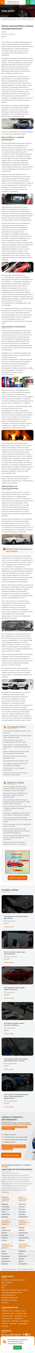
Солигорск (5, 1206)
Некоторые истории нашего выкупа (15, 1290)
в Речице (13, 1323)
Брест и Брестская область (23, 1199)
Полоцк (4, 1232)
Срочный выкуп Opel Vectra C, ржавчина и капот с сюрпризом (14, 843)
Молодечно (6, 1209)
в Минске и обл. (7, 1311)
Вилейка (5, 1217)
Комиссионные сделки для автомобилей (14, 953)
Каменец (22, 1209)
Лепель (4, 1240)
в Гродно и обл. (7, 1316)
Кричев (21, 1259)
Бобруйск (22, 1251)
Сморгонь (5, 1259)
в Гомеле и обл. (21, 1313)
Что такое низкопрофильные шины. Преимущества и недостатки (16, 1096)
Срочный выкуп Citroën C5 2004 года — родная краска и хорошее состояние (17, 808)
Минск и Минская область (5, 1199)
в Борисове (6, 1321)
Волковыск (6, 1256)
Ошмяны (5, 1264)
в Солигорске (22, 1323)
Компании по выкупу (9, 1300)
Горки (21, 1253)
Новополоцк (6, 1230)
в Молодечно (24, 1321)
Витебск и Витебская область (6, 1222)
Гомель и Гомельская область (24, 1222)
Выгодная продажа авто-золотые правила (14, 1024)
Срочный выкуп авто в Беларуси (13, 1280)
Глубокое (5, 1238)
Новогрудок (6, 1261)
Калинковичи (24, 1238)
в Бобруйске (18, 1318)
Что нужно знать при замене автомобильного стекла (16, 1060)
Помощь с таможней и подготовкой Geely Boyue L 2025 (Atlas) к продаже (16, 814)
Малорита (22, 1212)
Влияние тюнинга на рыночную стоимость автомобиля (15, 774)
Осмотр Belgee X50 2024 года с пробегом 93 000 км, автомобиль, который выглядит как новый (15, 788)
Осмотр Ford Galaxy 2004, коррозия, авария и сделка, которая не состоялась (16, 837)
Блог (5, 32)
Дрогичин (22, 1204)
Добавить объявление (17, 878)
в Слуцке (5, 1326)
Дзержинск (6, 1214)
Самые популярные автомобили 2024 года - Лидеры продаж (17, 736)
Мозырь (21, 1227)
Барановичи (23, 1217)
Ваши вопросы (7, 1282)
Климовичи (23, 1264)
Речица (21, 1235)
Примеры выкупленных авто (12, 1292)
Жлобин (22, 1230)
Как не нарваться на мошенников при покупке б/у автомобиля (16, 752)
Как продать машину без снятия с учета (14, 988)
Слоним (4, 1253)
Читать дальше (9, 926)
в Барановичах (7, 1318)
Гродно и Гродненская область (7, 1246)
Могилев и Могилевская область (24, 1246)
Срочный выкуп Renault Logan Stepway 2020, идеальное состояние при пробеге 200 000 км (16, 831)
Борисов (5, 1204)
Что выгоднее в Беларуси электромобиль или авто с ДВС (14, 741)
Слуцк (4, 1212)
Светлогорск (23, 1232)
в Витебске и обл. (8, 1313)
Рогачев (22, 1240)
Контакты (5, 1302)
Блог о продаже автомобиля (26, 19)
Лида (3, 1251)
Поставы (5, 1235)
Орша (4, 1227)
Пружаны (22, 1214)
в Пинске (5, 1323)
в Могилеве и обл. (20, 1316)
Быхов (21, 1261)
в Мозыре (14, 1321)
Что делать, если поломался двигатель (16, 917)
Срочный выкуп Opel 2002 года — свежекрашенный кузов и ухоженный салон (17, 819)
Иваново (22, 1206)
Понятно (17, 1347)
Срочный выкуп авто (9, 19)
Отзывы (4, 1285)
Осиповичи (23, 1256)
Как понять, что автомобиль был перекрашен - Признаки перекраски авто (16, 747)
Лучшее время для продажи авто (16, 761)
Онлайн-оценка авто (11, 1155)
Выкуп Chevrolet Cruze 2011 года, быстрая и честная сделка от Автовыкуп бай (15, 795)
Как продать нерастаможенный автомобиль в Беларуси (15, 764)
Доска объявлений (8, 1295)
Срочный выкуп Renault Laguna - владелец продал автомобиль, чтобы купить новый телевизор (16, 802)
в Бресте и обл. (19, 1311)
